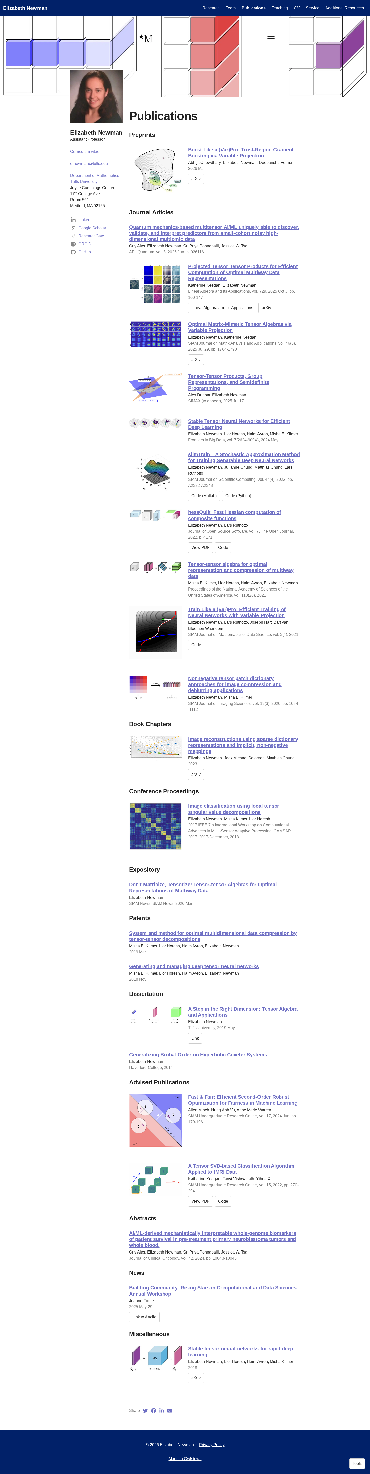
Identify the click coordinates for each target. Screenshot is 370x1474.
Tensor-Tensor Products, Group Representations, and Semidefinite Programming (228, 382)
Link (195, 1038)
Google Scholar (92, 228)
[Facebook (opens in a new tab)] (153, 1410)
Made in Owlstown (185, 1459)
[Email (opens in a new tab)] (169, 1410)
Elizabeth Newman (25, 8)
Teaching (280, 8)
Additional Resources (344, 8)
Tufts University (84, 181)
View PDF (200, 547)
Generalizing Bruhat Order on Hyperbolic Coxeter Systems (198, 1054)
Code (223, 547)
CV (297, 8)
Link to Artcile (144, 1317)
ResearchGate (91, 236)
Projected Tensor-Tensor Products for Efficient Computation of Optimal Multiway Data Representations (243, 272)
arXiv (196, 179)
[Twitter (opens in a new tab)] (145, 1410)
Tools (357, 1464)
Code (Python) (238, 496)
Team (231, 8)
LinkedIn (86, 220)
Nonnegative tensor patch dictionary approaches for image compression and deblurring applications (235, 684)
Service (312, 8)
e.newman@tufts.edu (89, 163)
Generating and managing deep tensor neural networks (194, 966)
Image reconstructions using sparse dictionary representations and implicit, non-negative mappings (243, 745)
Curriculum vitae (84, 151)
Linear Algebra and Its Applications (222, 308)
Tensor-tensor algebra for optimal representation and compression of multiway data (241, 570)
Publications (254, 8)
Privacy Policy (212, 1445)
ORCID (84, 244)
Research (211, 8)
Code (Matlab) (204, 496)
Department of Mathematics (94, 175)
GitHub (84, 252)
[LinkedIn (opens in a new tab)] (161, 1410)
